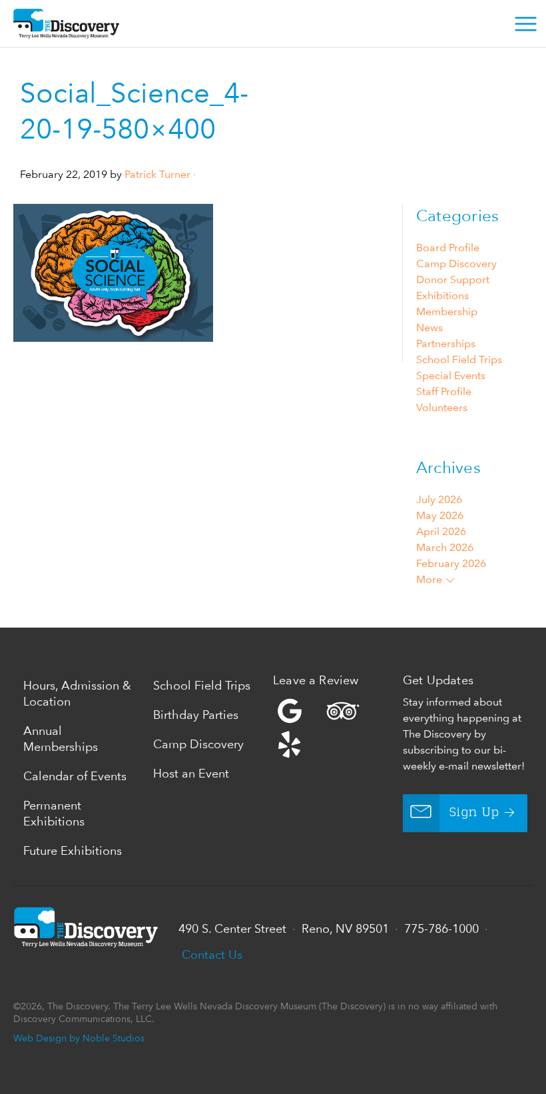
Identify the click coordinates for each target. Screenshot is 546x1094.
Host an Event (191, 773)
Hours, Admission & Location (77, 693)
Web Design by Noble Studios (78, 1037)
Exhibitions (442, 295)
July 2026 (439, 499)
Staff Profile (443, 391)
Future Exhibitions (72, 850)
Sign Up (474, 813)
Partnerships (445, 343)
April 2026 (441, 531)
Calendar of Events (75, 776)
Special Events (450, 375)
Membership (446, 311)
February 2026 (451, 563)
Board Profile (447, 247)
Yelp (334, 727)
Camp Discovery (456, 263)
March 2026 (444, 547)
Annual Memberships (60, 739)
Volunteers (441, 407)
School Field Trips (459, 359)
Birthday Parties (195, 715)
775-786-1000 (441, 928)
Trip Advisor (343, 711)
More (430, 579)
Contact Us (212, 954)
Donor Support (452, 279)
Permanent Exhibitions (54, 813)
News (429, 327)
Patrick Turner (157, 174)
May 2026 (439, 515)
